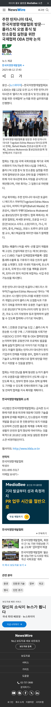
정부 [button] (32, 583)
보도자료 (25, 655)
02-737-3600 (26, 682)
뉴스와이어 (15, 85)
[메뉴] (3, 10)
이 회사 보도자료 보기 (14, 565)
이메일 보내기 (10, 474)
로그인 (10, 702)
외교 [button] (41, 583)
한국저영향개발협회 (13, 65)
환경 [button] (6, 583)
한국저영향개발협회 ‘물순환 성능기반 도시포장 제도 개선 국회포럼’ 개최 (35, 556)
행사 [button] (6, 590)
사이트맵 (39, 702)
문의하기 (25, 687)
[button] (4, 76)
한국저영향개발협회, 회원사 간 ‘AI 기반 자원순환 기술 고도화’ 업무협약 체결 (34, 544)
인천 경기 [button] (18, 590)
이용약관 (30, 702)
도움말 (25, 676)
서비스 (25, 662)
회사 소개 (20, 702)
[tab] (25, 656)
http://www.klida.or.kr (26, 448)
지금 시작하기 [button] (13, 624)
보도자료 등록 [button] (26, 646)
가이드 (25, 669)
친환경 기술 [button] (19, 583)
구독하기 (42, 533)
